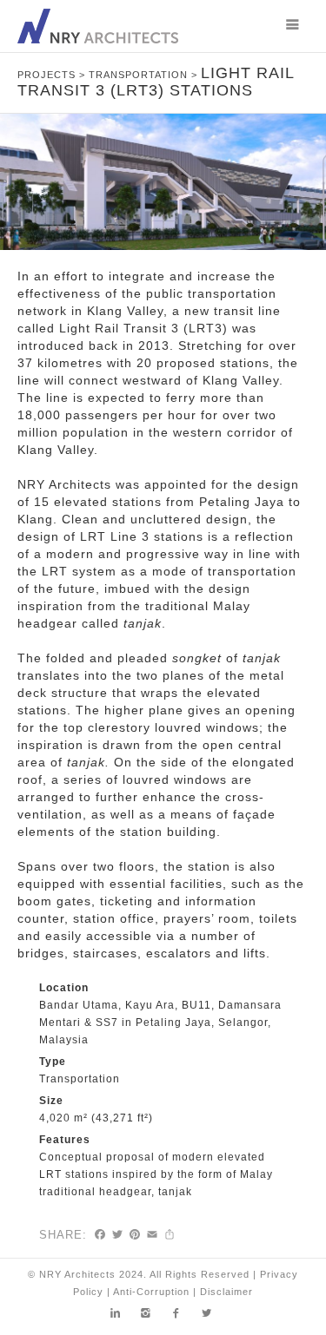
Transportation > (145, 74)
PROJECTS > (53, 74)
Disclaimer (226, 1291)
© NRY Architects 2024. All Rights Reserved (138, 1274)
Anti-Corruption (151, 1291)
